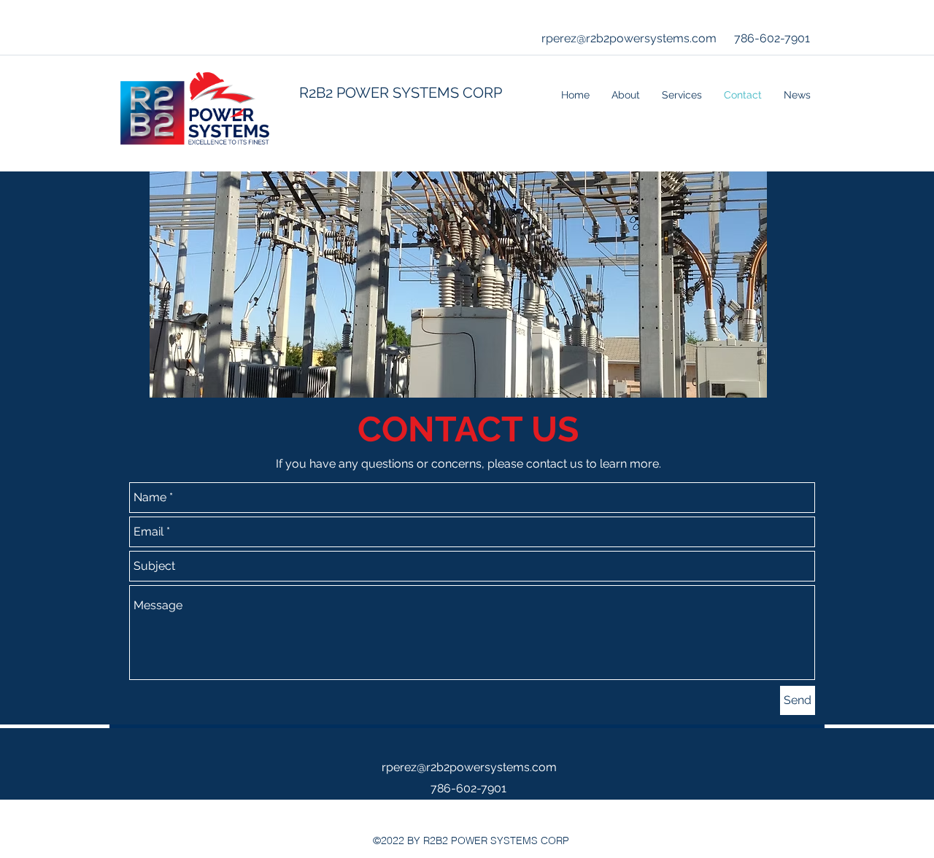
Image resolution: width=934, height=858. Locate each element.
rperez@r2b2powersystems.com (629, 38)
